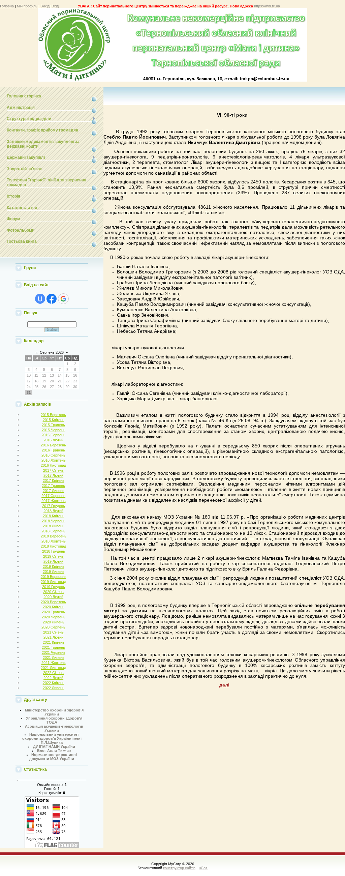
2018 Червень (53, 521)
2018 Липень (53, 526)
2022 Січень (53, 673)
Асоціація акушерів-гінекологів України (54, 728)
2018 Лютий (53, 511)
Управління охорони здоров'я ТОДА (54, 720)
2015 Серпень (53, 435)
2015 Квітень (53, 420)
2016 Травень (53, 450)
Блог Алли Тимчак (54, 751)
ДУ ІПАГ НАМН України (54, 746)
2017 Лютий (53, 475)
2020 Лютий (53, 597)
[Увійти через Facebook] (51, 299)
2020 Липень (53, 622)
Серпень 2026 (52, 352)
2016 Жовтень (53, 460)
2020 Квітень (53, 607)
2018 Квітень (53, 516)
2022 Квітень (53, 683)
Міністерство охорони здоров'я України (54, 712)
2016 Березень (53, 445)
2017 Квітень (53, 480)
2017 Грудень (53, 506)
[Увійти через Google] (63, 298)
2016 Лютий (53, 440)
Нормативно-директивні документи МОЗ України (53, 757)
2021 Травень (53, 647)
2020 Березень (53, 602)
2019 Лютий (53, 561)
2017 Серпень (53, 496)
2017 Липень (53, 491)
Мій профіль (27, 6)
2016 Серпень (53, 455)
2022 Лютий (53, 678)
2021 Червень (53, 652)
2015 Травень (53, 425)
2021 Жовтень (53, 663)
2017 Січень (53, 470)
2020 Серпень (53, 627)
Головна (7, 6)
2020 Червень (53, 617)
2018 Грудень (53, 551)
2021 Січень (53, 632)
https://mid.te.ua (267, 6)
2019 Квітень (53, 566)
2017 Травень (53, 486)
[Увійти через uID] (40, 299)
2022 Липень (53, 688)
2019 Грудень (53, 587)
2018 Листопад (53, 546)
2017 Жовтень (53, 501)
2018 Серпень (53, 531)
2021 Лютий (53, 637)
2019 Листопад (53, 582)
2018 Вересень (53, 536)
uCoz (203, 868)
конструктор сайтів (179, 868)
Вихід (45, 6)
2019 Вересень (53, 577)
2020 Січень (53, 592)
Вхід (55, 6)
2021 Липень (53, 657)
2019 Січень (53, 556)
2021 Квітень (53, 642)
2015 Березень (53, 415)
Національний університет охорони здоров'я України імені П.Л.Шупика (52, 738)
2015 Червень (53, 430)
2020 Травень (53, 612)
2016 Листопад (53, 465)
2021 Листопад (53, 668)
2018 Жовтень (53, 541)
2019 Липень (53, 572)
